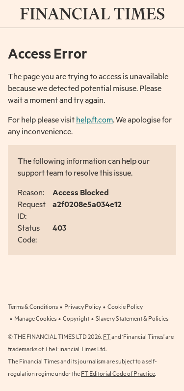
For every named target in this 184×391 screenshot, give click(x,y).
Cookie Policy (125, 306)
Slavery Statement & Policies (132, 318)
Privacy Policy (82, 306)
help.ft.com (94, 119)
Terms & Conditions (33, 306)
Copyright (76, 318)
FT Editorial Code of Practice (118, 373)
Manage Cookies (35, 318)
